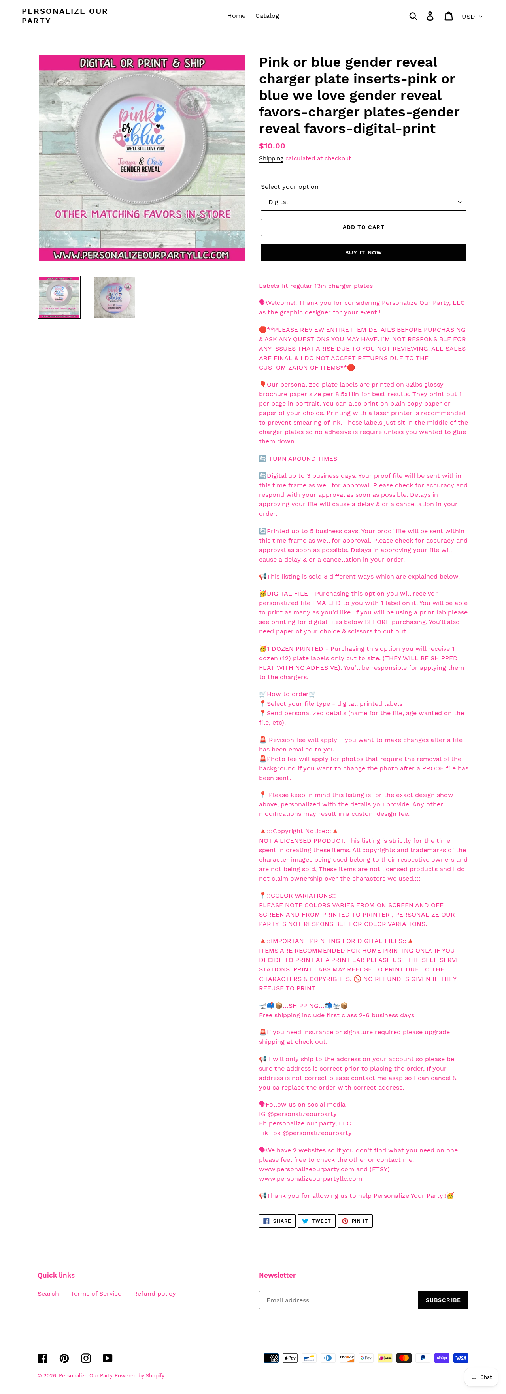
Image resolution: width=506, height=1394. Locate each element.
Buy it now (363, 252)
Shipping (271, 158)
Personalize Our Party (65, 15)
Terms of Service (96, 1293)
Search (48, 1293)
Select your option (290, 186)
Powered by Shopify (139, 1376)
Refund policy (154, 1293)
